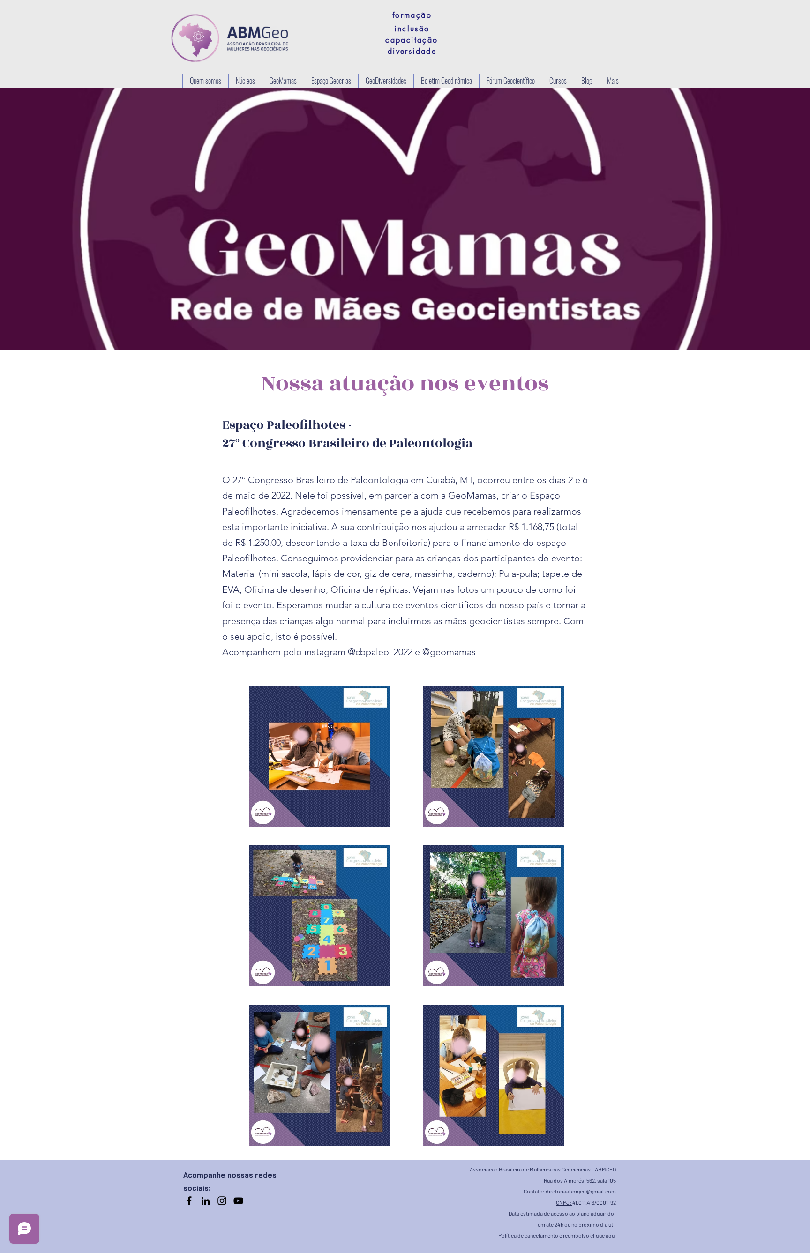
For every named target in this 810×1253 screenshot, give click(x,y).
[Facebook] (189, 1201)
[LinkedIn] (205, 1201)
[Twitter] (238, 1201)
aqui (611, 1235)
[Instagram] (222, 1201)
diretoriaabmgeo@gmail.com (581, 1191)
